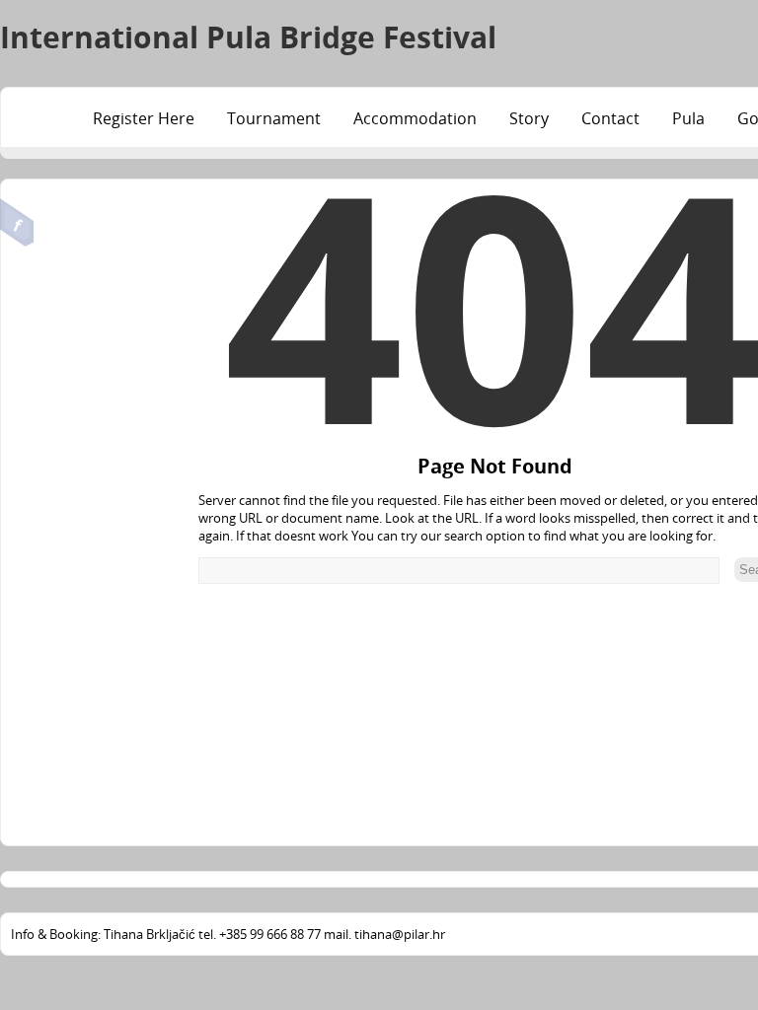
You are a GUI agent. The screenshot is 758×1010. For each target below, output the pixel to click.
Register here (143, 118)
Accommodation (415, 118)
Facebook (17, 223)
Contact (610, 118)
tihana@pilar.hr (399, 934)
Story (529, 118)
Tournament (274, 118)
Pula (688, 118)
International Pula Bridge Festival (248, 37)
